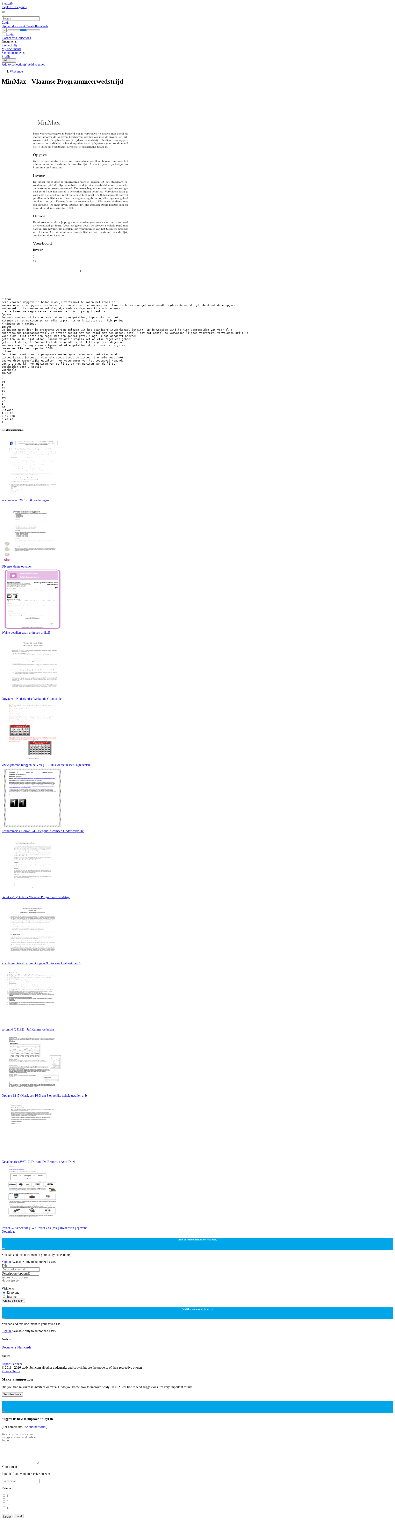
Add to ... (8, 60)
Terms (16, 1371)
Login (5, 22)
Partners (16, 1364)
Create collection (13, 1300)
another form (37, 1427)
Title (4, 1265)
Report (6, 1364)
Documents (9, 1347)
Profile (6, 56)
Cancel (7, 1516)
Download (8, 1231)
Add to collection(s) (15, 64)
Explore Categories (14, 7)
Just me (11, 1296)
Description (16, 1273)
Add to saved (36, 64)
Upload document (14, 26)
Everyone (13, 1292)
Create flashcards (37, 26)
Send (19, 1516)
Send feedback (12, 1394)
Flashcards (9, 38)
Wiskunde (16, 71)
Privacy (7, 1371)
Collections (23, 38)
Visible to (8, 1288)
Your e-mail (9, 1466)
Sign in (7, 1261)
